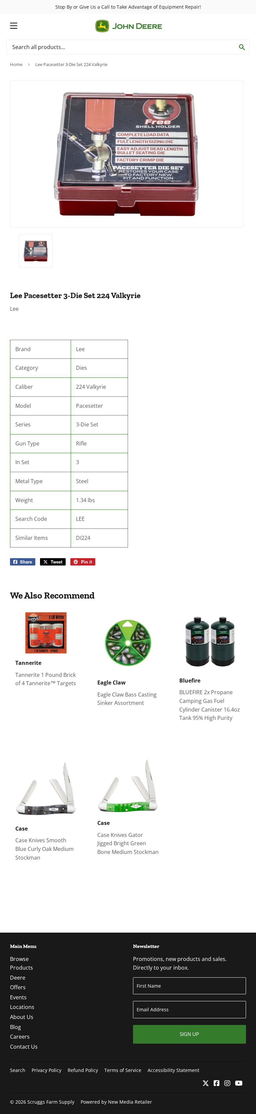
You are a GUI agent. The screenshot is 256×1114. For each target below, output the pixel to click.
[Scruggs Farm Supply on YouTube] (239, 1083)
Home (16, 64)
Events (18, 997)
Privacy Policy (46, 1070)
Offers (18, 987)
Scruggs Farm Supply (50, 1102)
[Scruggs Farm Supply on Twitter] (205, 1083)
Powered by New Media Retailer (116, 1102)
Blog (15, 1027)
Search (17, 1070)
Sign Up (189, 1034)
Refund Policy (83, 1070)
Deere (17, 977)
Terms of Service (122, 1070)
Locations (22, 1007)
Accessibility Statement (173, 1070)
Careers (20, 1036)
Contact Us (24, 1046)
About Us (21, 1017)
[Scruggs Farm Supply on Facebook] (217, 1083)
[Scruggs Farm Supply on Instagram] (227, 1083)
